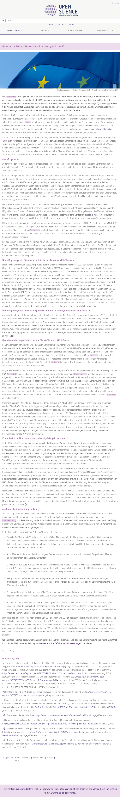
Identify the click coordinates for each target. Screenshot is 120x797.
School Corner (75, 30)
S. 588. (93, 707)
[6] (26, 504)
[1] (21, 171)
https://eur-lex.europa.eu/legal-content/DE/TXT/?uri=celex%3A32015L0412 (41, 667)
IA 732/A (61, 707)
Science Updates (15, 30)
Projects (45, 30)
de (112, 3)
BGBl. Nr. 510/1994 (38, 707)
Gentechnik (26, 758)
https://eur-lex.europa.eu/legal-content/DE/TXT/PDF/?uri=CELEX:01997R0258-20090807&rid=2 (45, 673)
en (118, 3)
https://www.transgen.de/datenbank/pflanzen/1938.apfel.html (63, 715)
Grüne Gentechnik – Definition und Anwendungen (58, 643)
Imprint (61, 25)
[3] (92, 215)
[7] (3, 740)
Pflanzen (50, 758)
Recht (17, 760)
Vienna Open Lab (105, 30)
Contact (71, 25)
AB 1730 (69, 707)
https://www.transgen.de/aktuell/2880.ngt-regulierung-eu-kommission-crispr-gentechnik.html (67, 744)
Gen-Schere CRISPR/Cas (101, 129)
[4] (12, 336)
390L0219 (111, 707)
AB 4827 (86, 707)
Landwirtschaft (38, 758)
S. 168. (75, 707)
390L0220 (6, 711)
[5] (14, 420)
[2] (27, 211)
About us (51, 25)
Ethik (17, 758)
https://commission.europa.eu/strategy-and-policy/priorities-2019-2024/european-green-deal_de (46, 724)
